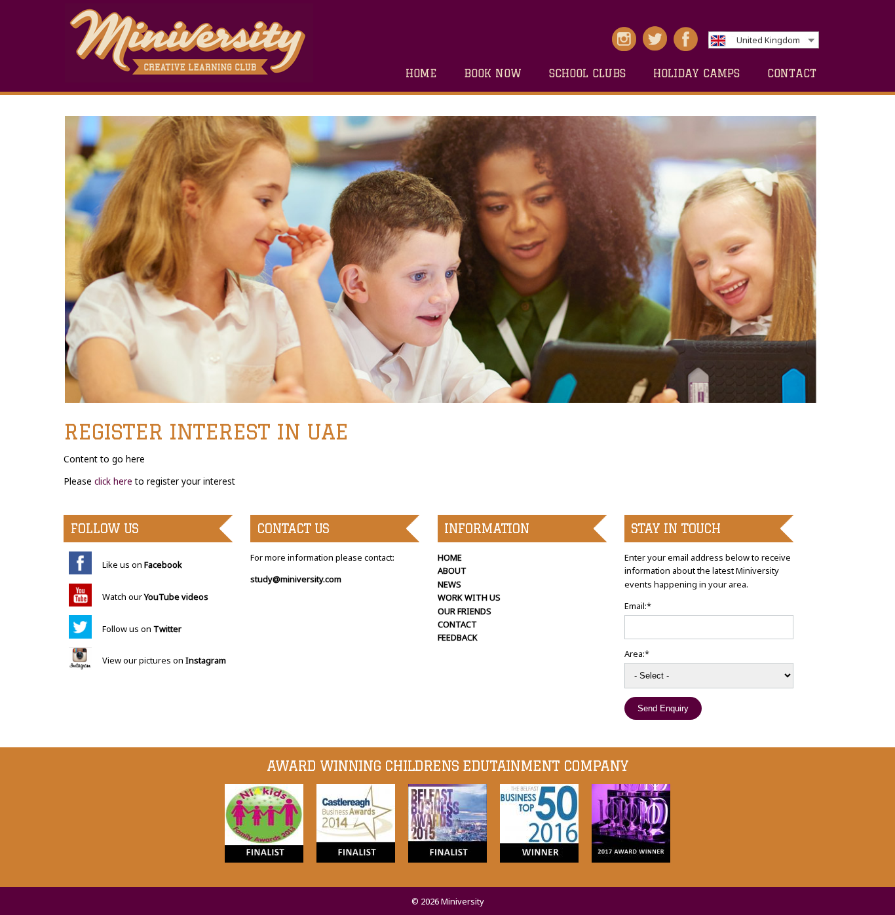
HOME (421, 73)
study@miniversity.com (295, 579)
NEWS (449, 584)
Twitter (167, 629)
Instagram (205, 660)
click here (112, 481)
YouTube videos (176, 597)
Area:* (636, 654)
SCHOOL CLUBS (587, 73)
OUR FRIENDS (464, 611)
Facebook (163, 564)
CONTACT (791, 73)
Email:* (637, 606)
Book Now (493, 73)
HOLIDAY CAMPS (696, 73)
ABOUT (452, 570)
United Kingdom (768, 40)
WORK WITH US (469, 597)
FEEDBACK (458, 637)
